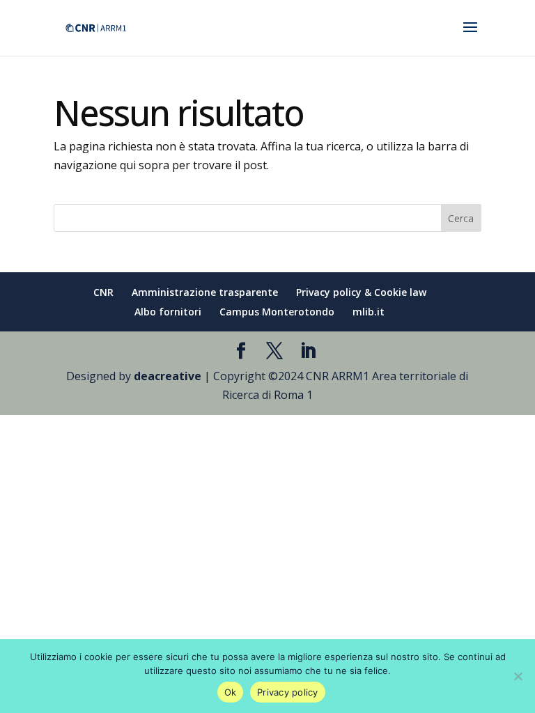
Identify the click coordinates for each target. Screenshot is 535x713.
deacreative (167, 376)
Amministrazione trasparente (205, 292)
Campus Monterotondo (276, 311)
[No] (518, 676)
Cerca (461, 218)
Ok (230, 692)
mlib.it (368, 311)
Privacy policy (287, 692)
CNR (103, 292)
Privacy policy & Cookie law (361, 292)
